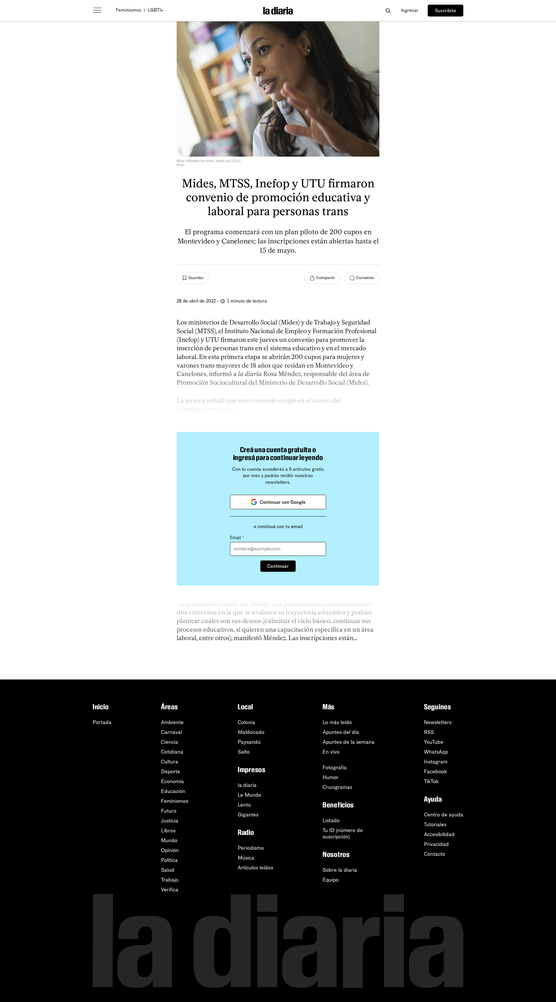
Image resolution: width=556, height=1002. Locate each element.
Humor (331, 777)
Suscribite (445, 10)
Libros (168, 830)
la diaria (247, 785)
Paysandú (249, 742)
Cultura (169, 762)
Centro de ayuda (443, 815)
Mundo (169, 840)
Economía (172, 781)
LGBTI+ (155, 10)
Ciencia (169, 742)
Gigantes (248, 815)
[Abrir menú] (97, 10)
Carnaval (171, 732)
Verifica (169, 889)
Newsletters (437, 722)
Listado (331, 820)
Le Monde (249, 795)
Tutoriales (435, 824)
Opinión (170, 850)
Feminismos (128, 10)
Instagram (435, 762)
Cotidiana (172, 752)
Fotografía (335, 767)
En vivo (331, 752)
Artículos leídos (255, 867)
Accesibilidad (439, 834)
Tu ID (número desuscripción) (343, 833)
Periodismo (251, 848)
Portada (102, 722)
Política (169, 860)
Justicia (169, 821)
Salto (244, 752)
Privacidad (436, 844)
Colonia (246, 722)
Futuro (168, 811)
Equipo (331, 880)
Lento (244, 805)
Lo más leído (337, 722)
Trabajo (169, 880)
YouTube (433, 742)
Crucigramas (337, 787)
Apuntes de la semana (348, 742)
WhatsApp (436, 752)
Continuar (277, 566)
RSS (429, 732)
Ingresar (409, 10)
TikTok (431, 781)
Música (246, 858)
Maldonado (251, 732)
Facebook (435, 771)
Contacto (434, 854)
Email (237, 537)
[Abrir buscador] (388, 10)
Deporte (170, 771)
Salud (167, 870)
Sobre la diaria (340, 870)
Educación (173, 791)
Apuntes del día (341, 732)
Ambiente (172, 722)
